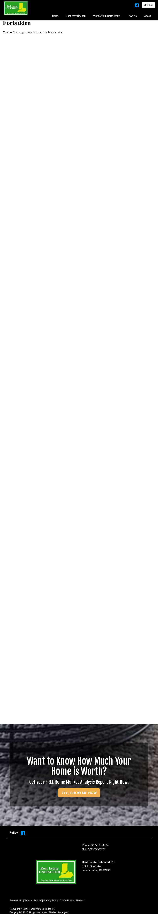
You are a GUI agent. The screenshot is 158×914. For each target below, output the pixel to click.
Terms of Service (33, 900)
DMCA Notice (67, 900)
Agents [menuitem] (133, 15)
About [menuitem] (147, 15)
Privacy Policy (50, 900)
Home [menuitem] (55, 15)
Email (149, 4)
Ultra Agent (62, 912)
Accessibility (16, 900)
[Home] (16, 7)
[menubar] (101, 15)
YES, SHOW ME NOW (79, 792)
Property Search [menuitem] (76, 15)
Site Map (80, 900)
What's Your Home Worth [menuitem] (107, 15)
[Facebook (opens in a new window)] (136, 4)
